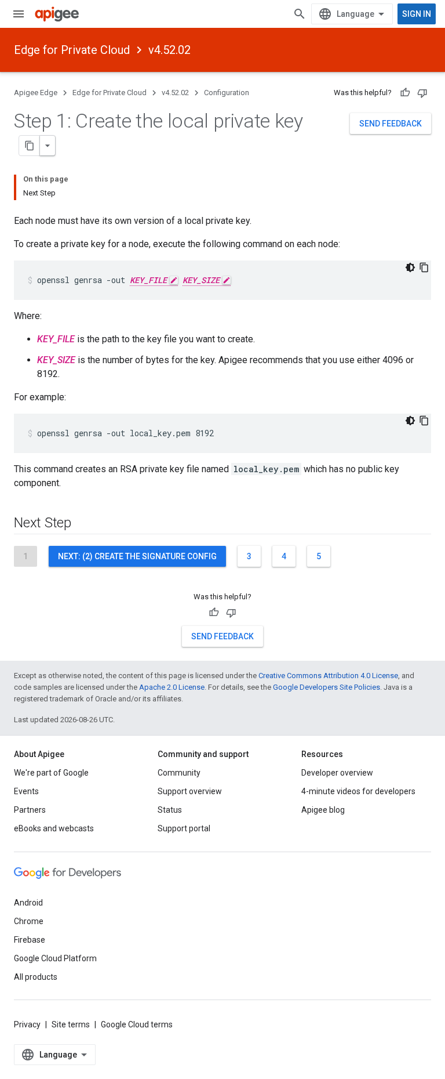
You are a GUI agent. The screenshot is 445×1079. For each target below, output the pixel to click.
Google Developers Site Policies (326, 687)
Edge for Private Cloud (72, 50)
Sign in (416, 14)
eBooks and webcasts (54, 828)
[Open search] (300, 14)
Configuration (226, 92)
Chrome (28, 921)
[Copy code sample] (424, 267)
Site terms (71, 1024)
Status (170, 809)
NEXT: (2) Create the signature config (137, 556)
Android (28, 902)
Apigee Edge (35, 92)
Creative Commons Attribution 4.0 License (328, 675)
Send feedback (390, 123)
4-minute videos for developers (358, 791)
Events (26, 791)
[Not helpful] (422, 93)
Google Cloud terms (137, 1024)
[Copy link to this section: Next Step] (82, 524)
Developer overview (337, 772)
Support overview (190, 791)
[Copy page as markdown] (29, 145)
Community (179, 772)
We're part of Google (51, 772)
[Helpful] (405, 93)
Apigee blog (323, 809)
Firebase (29, 939)
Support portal (184, 828)
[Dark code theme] (410, 267)
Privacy (27, 1024)
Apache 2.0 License (172, 687)
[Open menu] (18, 14)
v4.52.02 (169, 50)
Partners (30, 809)
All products (35, 977)
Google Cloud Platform (55, 958)
